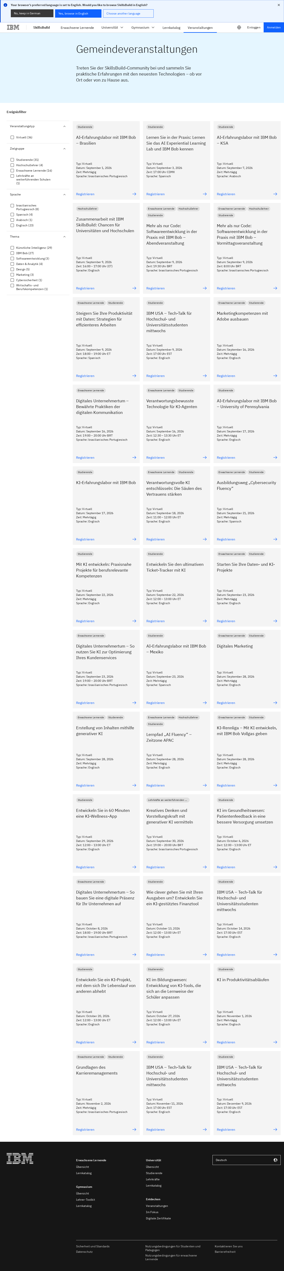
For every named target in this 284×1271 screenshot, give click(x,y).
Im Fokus (152, 1212)
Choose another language (123, 13)
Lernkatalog (84, 1173)
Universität (109, 27)
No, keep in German (27, 13)
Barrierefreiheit (225, 1252)
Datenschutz (84, 1252)
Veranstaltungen (157, 1206)
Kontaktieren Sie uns (229, 1246)
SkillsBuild (41, 27)
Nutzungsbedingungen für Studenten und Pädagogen (172, 1248)
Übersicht (82, 1167)
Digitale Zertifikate (158, 1218)
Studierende (154, 1173)
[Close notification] (279, 5)
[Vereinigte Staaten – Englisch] (239, 27)
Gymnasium (140, 27)
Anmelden (274, 27)
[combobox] (246, 1160)
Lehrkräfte (153, 1179)
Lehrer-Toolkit (85, 1199)
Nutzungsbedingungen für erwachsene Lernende (171, 1257)
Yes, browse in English (73, 13)
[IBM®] (13, 27)
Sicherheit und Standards (93, 1246)
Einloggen (253, 27)
